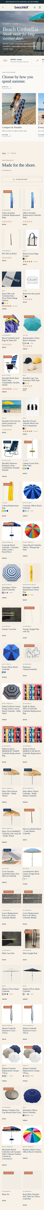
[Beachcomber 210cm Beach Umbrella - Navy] (28, 343)
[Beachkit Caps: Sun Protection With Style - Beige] (28, 383)
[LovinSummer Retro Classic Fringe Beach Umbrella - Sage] (26, 879)
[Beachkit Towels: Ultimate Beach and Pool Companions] (32, 406)
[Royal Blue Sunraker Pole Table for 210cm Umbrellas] (32, 1179)
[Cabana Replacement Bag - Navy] (7, 511)
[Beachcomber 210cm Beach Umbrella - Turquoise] (26, 343)
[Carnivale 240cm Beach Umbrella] (32, 491)
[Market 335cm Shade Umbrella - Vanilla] (26, 994)
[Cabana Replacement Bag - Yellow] (3, 511)
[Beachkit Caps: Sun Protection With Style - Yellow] (26, 383)
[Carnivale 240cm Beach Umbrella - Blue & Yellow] (28, 511)
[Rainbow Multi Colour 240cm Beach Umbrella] (32, 1135)
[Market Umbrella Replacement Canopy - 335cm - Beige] (26, 1076)
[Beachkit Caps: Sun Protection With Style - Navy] (23, 383)
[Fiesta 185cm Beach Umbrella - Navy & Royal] (3, 672)
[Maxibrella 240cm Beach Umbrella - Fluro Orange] (26, 1115)
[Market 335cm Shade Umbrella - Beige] (23, 994)
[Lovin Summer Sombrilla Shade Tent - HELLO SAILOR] (11, 856)
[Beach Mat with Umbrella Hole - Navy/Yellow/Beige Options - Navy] (3, 303)
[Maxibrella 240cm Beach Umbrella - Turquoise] (28, 1115)
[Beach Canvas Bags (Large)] (32, 239)
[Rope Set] (11, 1179)
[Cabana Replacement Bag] (11, 491)
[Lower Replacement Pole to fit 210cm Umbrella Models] (11, 898)
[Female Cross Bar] (11, 614)
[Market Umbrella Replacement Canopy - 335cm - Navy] (23, 1076)
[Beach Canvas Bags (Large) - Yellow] (26, 259)
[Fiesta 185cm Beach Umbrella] (11, 652)
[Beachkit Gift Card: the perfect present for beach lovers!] (11, 406)
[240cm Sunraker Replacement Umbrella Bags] (32, 198)
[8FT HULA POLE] (11, 239)
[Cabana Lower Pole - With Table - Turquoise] (26, 468)
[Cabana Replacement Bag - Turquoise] (5, 511)
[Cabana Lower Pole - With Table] (32, 448)
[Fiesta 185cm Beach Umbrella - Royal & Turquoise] (5, 672)
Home (4, 153)
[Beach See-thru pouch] (32, 279)
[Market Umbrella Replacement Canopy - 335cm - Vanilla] (28, 1076)
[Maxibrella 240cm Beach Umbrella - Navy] (23, 1115)
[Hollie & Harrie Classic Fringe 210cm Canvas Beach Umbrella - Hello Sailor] (11, 691)
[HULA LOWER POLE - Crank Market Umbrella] (32, 816)
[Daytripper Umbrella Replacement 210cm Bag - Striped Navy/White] (23, 595)
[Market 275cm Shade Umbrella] (11, 974)
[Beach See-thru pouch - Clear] (23, 296)
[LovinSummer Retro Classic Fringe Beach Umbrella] (32, 856)
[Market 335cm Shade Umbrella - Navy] (28, 994)
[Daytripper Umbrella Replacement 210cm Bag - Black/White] (26, 595)
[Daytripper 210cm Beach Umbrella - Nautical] (5, 592)
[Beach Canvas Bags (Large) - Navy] (23, 259)
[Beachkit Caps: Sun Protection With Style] (32, 363)
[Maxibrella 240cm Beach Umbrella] (32, 1095)
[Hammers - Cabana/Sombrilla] (32, 652)
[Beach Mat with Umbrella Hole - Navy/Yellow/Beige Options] (11, 279)
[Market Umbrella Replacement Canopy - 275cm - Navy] (3, 1076)
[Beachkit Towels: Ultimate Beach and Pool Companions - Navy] (23, 428)
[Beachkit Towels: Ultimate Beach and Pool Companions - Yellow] (26, 428)
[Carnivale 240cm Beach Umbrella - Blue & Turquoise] (26, 511)
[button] (2, 7)
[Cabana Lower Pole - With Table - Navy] (28, 468)
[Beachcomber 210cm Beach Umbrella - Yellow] (23, 343)
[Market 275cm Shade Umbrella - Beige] (3, 994)
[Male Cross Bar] (11, 938)
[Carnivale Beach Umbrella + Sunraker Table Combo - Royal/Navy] (11, 530)
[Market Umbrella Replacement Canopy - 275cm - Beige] (5, 1076)
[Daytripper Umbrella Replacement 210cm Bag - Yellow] (28, 595)
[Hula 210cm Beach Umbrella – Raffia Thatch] (11, 776)
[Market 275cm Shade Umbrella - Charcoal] (7, 994)
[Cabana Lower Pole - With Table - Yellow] (23, 468)
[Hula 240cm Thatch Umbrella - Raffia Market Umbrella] (32, 776)
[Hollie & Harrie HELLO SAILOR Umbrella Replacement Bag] (32, 691)
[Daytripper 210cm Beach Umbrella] (11, 573)
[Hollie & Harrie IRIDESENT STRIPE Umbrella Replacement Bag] (11, 734)
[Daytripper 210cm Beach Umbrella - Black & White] (3, 592)
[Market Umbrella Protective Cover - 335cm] (32, 1013)
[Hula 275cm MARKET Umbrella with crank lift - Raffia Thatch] (11, 816)
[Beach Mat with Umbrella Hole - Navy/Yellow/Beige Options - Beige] (7, 303)
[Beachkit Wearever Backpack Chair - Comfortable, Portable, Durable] (11, 448)
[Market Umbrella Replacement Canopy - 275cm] (11, 1053)
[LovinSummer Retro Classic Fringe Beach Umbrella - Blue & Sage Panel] (28, 879)
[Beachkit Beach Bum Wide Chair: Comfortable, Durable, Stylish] (11, 363)
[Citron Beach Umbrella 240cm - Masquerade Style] (32, 530)
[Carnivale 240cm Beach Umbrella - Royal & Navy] (23, 511)
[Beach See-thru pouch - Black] (26, 296)
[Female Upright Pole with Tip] (32, 614)
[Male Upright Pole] (32, 938)
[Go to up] (41, 1207)
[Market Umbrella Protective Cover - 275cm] (11, 1013)
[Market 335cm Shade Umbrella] (32, 974)
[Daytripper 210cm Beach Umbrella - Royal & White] (7, 592)
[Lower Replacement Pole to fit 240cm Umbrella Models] (32, 898)
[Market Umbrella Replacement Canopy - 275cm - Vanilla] (7, 1076)
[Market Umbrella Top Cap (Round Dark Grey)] (11, 1095)
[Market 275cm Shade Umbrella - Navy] (5, 994)
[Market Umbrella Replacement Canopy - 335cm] (32, 1053)
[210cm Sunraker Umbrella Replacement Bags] (11, 198)
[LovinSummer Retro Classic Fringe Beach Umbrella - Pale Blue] (23, 879)
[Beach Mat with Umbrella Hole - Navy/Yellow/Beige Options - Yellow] (5, 303)
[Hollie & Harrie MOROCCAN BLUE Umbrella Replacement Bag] (32, 734)
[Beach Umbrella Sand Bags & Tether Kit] (11, 323)
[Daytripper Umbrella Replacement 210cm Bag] (32, 573)
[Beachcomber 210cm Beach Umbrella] (32, 323)
